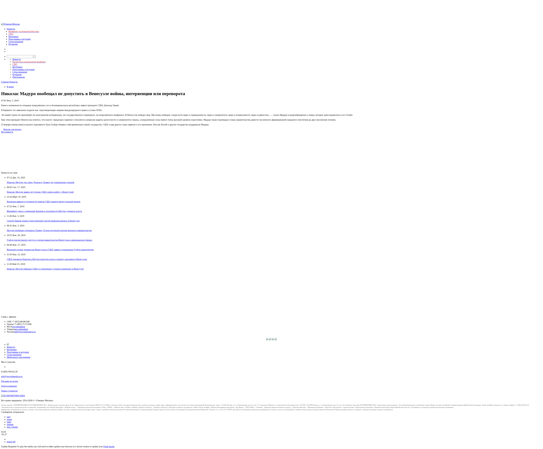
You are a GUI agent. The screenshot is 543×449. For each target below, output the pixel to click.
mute (9, 422)
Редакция (13, 44)
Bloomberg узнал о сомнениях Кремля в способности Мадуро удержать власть (44, 211)
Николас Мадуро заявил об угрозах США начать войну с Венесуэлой (40, 192)
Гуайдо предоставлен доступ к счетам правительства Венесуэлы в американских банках (49, 240)
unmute (10, 424)
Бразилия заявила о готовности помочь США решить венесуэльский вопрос (43, 201)
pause (9, 419)
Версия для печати (12, 129)
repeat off (11, 442)
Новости (11, 29)
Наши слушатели (9, 391)
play (9, 417)
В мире (10, 87)
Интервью (13, 36)
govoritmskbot (18, 326)
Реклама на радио (9, 381)
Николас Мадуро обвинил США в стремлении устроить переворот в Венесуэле (45, 269)
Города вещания (9, 386)
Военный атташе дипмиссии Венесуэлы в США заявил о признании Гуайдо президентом (50, 249)
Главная (5, 82)
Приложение (18, 77)
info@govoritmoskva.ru (25, 332)
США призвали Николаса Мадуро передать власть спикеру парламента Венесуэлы (47, 259)
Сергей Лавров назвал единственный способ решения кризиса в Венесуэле (43, 221)
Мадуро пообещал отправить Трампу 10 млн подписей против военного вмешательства (49, 230)
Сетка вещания (15, 41)
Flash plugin (108, 446)
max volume (12, 427)
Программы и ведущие (19, 39)
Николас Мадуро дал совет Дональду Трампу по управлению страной (40, 182)
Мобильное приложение (18, 357)
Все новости (7, 132)
